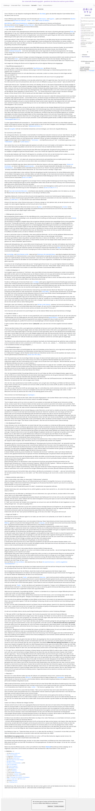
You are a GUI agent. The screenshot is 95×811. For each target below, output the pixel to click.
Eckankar (65, 207)
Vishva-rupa (22, 778)
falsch (16, 59)
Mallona (7, 523)
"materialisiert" (9, 141)
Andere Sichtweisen (86, 28)
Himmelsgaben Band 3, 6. (12, 119)
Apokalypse (31, 395)
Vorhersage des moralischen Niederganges (19, 777)
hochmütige (10, 254)
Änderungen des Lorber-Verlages (16, 759)
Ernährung (14, 770)
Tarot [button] (39, 5)
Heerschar (43, 577)
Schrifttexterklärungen (87, 32)
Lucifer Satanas (24, 141)
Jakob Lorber (16, 758)
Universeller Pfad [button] (15, 5)
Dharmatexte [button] (25, 5)
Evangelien (12, 129)
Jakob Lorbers (18, 775)
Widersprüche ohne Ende (88, 27)
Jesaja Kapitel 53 (53, 317)
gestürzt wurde (29, 166)
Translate (91, 70)
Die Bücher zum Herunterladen (14, 762)
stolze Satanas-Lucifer (22, 254)
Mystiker (73, 19)
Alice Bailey (43, 13)
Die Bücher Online (11, 761)
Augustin (51, 19)
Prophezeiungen (17, 756)
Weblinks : (84, 46)
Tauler (29, 20)
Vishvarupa (14, 780)
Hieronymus (42, 19)
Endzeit (14, 769)
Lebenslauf (16, 774)
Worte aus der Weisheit (12, 754)
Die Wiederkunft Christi (87, 34)
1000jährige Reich (13, 782)
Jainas (40, 207)
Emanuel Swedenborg (21, 23)
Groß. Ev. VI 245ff (26, 177)
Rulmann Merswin (29, 25)
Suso (33, 20)
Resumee (83, 40)
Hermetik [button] (33, 5)
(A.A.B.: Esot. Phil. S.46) (34, 354)
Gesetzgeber (60, 677)
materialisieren (9, 168)
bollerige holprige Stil (15, 51)
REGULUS (28, 677)
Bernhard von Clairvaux (19, 20)
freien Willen (45, 291)
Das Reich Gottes (86, 30)
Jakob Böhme (8, 23)
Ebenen (74, 218)
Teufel (24, 577)
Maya (59, 247)
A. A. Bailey (36, 282)
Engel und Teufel (85, 38)
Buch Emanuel (86, 56)
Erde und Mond (20, 562)
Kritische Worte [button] (47, 5)
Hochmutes (35, 140)
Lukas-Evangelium (13, 766)
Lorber (34, 687)
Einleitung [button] (6, 5)
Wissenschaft (18, 772)
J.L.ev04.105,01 (14, 199)
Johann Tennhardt (9, 26)
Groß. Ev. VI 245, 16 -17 (50, 187)
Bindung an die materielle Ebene (46, 254)
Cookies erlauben (59, 806)
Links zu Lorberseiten (12, 764)
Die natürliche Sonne (48, 562)
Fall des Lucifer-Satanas (44, 304)
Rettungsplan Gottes (13, 767)
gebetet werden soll (15, 753)
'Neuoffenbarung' (38, 68)
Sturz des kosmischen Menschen (18, 191)
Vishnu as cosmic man (12, 778)
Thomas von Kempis (43, 20)
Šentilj (71, 31)
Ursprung (42, 523)
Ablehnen (50, 806)
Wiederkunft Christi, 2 (35, 126)
